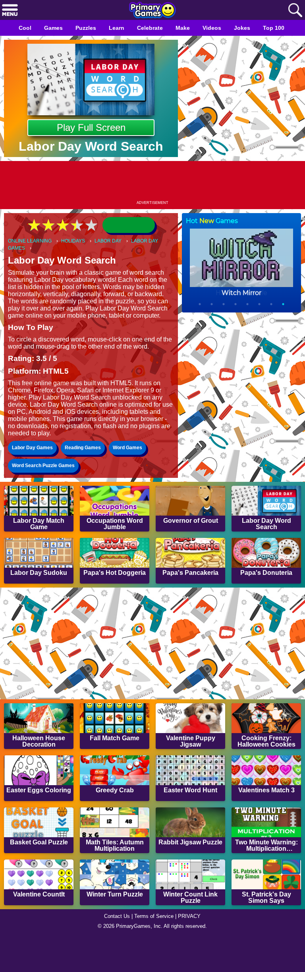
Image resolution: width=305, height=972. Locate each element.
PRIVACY (192, 950)
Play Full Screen (91, 127)
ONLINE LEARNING (31, 241)
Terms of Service (154, 950)
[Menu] (10, 10)
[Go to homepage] (152, 11)
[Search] (295, 10)
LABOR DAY (114, 241)
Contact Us (114, 950)
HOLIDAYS (77, 241)
